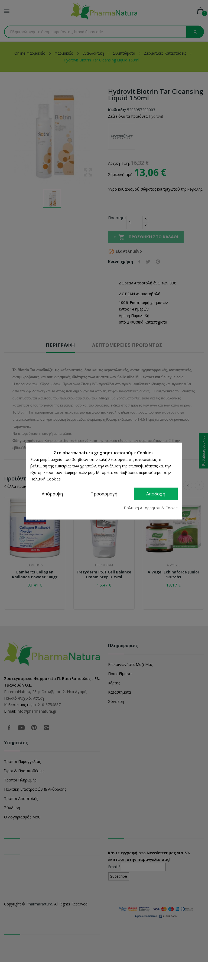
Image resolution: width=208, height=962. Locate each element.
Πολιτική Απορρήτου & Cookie (151, 507)
